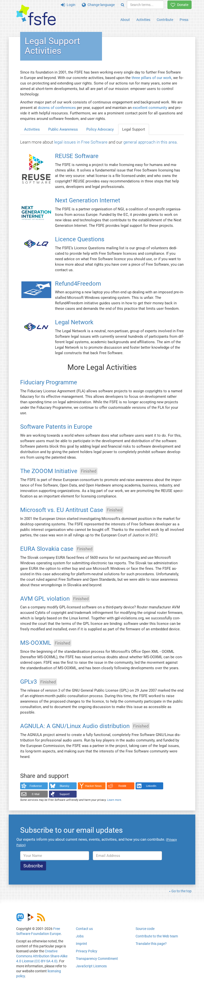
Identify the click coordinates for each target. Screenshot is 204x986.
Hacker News (93, 785)
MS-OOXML (35, 643)
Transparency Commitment (97, 959)
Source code (145, 929)
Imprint (81, 944)
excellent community (150, 107)
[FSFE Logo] (36, 15)
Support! (64, 794)
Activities (143, 20)
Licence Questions (79, 239)
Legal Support (133, 129)
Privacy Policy (86, 951)
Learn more (114, 800)
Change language (100, 5)
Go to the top (181, 891)
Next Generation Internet (87, 200)
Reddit (122, 785)
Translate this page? (151, 944)
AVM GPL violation (45, 598)
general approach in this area (150, 142)
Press (184, 20)
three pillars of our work (151, 78)
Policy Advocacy (100, 129)
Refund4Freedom (78, 283)
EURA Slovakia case (46, 548)
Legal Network (74, 322)
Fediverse (36, 785)
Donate (181, 5)
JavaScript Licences (91, 966)
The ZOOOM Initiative (48, 471)
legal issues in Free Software (80, 142)
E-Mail (35, 794)
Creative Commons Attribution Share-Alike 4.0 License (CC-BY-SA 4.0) (41, 956)
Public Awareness (63, 129)
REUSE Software (77, 156)
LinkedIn (151, 785)
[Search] (122, 5)
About (125, 20)
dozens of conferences (57, 107)
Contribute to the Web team (157, 936)
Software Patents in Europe (56, 426)
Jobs (80, 936)
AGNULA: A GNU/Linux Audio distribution (75, 726)
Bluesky (64, 785)
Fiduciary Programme (48, 382)
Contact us (84, 929)
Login (70, 5)
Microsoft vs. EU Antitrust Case (61, 509)
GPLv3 (28, 681)
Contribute (165, 20)
